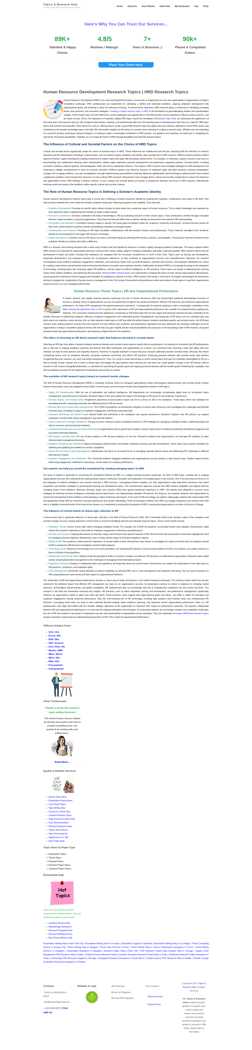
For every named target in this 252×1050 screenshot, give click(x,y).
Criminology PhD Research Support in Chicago (73, 958)
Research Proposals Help (61, 930)
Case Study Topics (58, 804)
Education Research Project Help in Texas (147, 954)
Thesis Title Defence (58, 830)
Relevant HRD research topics (117, 273)
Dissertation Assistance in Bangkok (84, 951)
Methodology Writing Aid (60, 927)
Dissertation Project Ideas (60, 800)
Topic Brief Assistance (59, 822)
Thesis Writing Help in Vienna (145, 947)
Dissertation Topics (57, 854)
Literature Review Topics (60, 815)
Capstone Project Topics (60, 869)
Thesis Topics (55, 858)
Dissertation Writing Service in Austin (102, 943)
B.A (57, 632)
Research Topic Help (166, 118)
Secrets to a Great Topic (60, 811)
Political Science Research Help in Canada (106, 954)
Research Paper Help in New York (121, 951)
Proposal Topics (56, 861)
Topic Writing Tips (57, 808)
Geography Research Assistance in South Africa (121, 958)
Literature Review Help (59, 923)
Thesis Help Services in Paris (114, 947)
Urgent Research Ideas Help (62, 819)
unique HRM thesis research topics (192, 613)
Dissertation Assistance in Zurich (177, 947)
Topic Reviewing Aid (58, 834)
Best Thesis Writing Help (60, 938)
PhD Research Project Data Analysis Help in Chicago (166, 951)
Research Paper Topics (59, 865)
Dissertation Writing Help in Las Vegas (172, 943)
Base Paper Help (57, 841)
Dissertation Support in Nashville (136, 943)
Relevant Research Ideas (60, 826)
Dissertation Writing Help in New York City (63, 943)
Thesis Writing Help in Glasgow (82, 947)
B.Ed (51, 632)
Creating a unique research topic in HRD (129, 111)
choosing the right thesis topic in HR (84, 309)
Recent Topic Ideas (57, 797)
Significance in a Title (59, 837)
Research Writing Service (60, 934)
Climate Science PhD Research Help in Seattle (168, 958)
